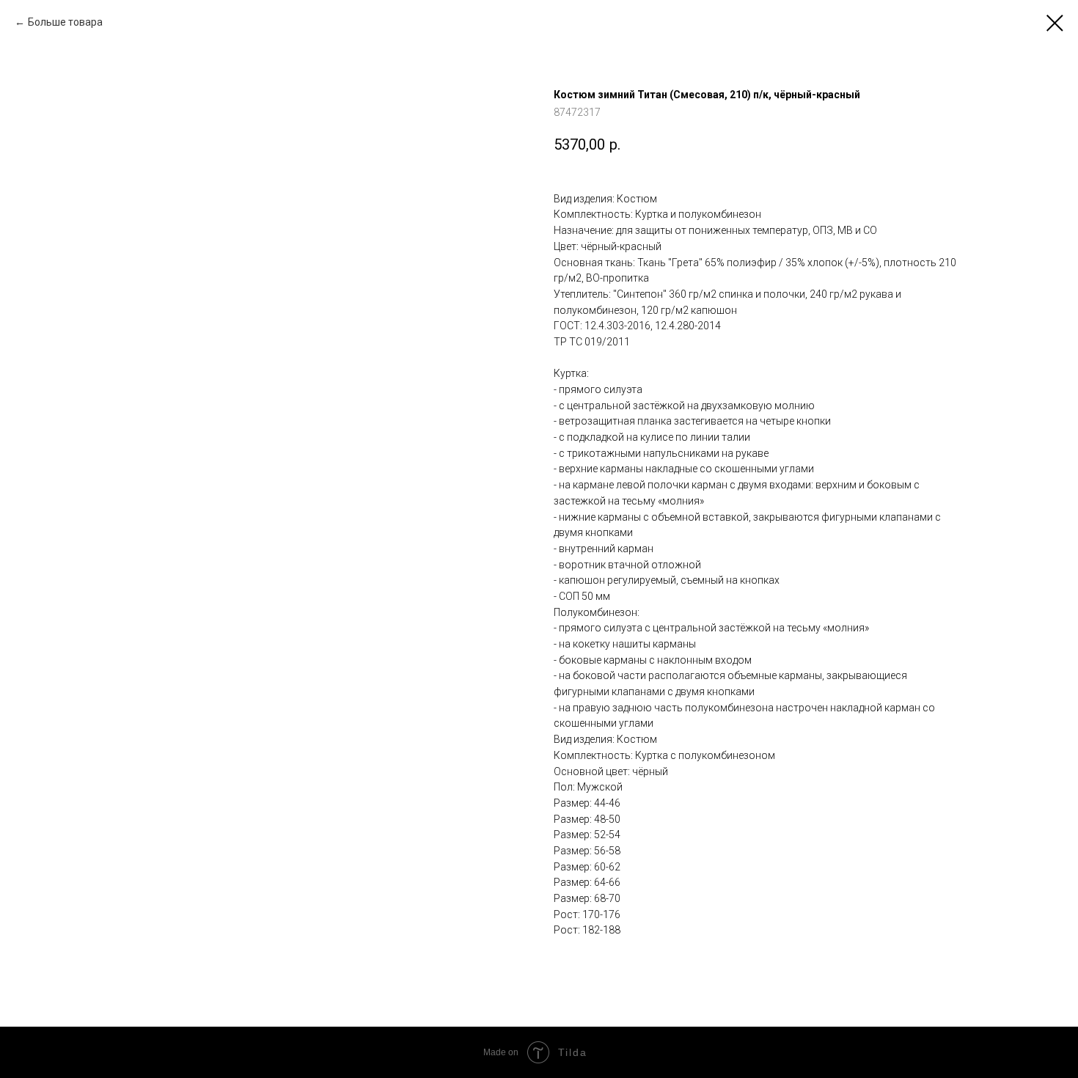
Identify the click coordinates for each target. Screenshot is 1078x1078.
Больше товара (65, 22)
